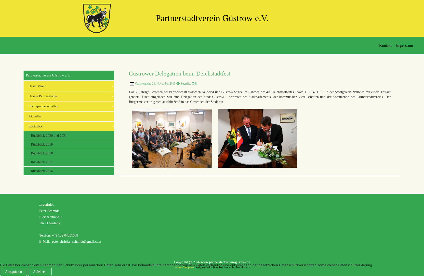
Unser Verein (37, 86)
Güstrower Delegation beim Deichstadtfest (179, 73)
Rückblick (35, 126)
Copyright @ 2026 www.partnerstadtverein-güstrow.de (212, 262)
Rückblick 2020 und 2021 (49, 136)
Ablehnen (39, 272)
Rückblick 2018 (42, 153)
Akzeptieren (13, 272)
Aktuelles (34, 116)
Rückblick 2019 (42, 144)
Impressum (404, 45)
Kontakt (385, 45)
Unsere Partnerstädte (42, 96)
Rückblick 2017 (42, 162)
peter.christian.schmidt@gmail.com (76, 241)
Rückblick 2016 (42, 171)
